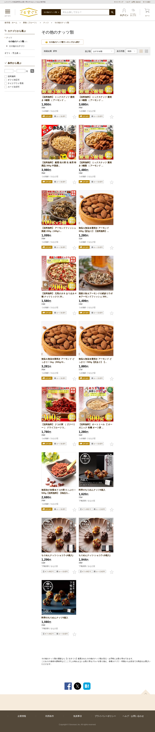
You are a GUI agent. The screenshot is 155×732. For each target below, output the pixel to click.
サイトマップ (118, 2)
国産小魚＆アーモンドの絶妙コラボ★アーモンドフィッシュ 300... (96, 295)
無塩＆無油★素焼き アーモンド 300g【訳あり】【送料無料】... (94, 229)
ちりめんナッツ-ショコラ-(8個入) (94, 555)
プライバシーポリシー (105, 716)
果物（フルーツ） (30, 23)
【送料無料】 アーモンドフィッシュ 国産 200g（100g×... (58, 229)
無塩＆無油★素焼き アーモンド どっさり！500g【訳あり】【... (95, 360)
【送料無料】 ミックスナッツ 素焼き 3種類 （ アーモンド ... (57, 98)
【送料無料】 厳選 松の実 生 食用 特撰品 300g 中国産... (58, 164)
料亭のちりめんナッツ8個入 (92, 490)
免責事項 (77, 716)
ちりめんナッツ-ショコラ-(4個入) (57, 555)
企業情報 (22, 716)
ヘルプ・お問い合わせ (133, 2)
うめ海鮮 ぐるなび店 (49, 111)
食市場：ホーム (11, 23)
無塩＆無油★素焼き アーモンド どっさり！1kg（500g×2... (57, 360)
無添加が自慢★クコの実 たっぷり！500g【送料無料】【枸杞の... (58, 491)
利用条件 (49, 716)
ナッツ (46, 23)
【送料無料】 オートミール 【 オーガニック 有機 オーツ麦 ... (95, 426)
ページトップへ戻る (145, 691)
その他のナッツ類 (61, 23)
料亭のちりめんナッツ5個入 (54, 617)
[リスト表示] (146, 51)
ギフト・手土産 (13, 53)
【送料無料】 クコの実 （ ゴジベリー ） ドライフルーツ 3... (58, 426)
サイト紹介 (146, 2)
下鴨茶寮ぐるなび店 (87, 501)
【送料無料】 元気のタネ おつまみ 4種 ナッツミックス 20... (58, 295)
